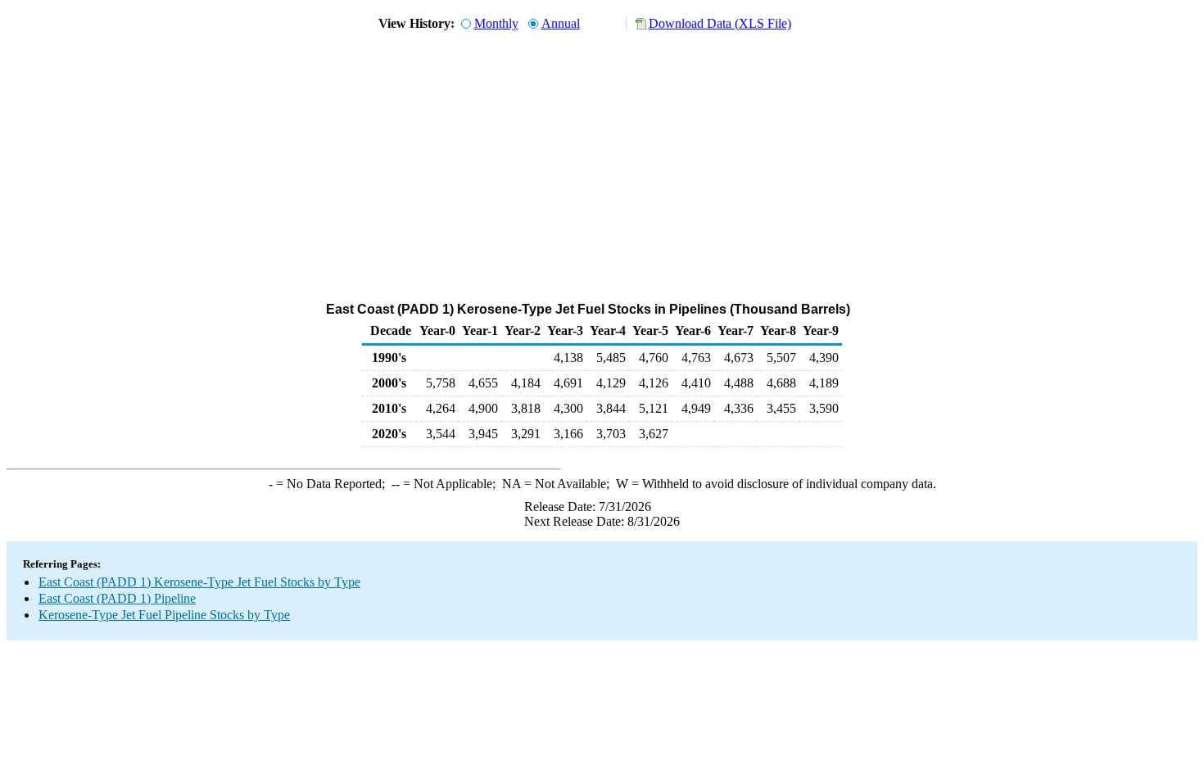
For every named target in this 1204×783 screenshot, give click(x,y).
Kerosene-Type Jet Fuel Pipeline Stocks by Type (164, 615)
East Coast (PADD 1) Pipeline (117, 598)
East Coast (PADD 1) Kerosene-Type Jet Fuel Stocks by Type (199, 582)
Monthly (496, 23)
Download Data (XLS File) (720, 23)
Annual (560, 23)
